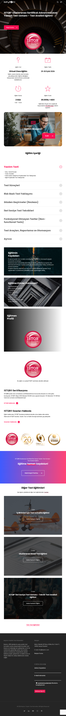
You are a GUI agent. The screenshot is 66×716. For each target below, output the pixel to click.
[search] (57, 2)
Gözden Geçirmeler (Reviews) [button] (21, 202)
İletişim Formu (38, 653)
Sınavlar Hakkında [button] (10, 422)
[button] (61, 2)
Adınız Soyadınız (40, 668)
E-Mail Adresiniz (39, 675)
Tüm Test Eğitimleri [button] (33, 625)
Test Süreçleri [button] (12, 185)
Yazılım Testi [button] (11, 166)
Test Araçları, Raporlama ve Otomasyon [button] (27, 230)
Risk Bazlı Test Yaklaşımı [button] (18, 193)
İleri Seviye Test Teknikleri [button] (19, 210)
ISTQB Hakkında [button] (9, 403)
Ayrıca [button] (8, 238)
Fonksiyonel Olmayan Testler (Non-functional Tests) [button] (24, 220)
